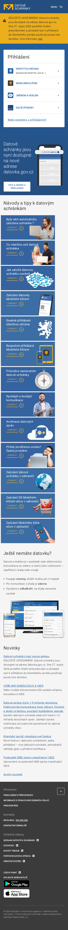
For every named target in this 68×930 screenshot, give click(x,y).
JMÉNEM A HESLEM (27, 95)
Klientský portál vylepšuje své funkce (27, 736)
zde (40, 38)
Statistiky (8, 845)
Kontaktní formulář (15, 825)
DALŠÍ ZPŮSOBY (25, 107)
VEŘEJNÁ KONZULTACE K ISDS (23, 685)
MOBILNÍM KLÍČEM (26, 83)
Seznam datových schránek (19, 840)
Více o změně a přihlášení (17, 186)
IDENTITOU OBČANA (31, 70)
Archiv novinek (12, 774)
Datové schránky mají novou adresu (26, 656)
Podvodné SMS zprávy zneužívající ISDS (28, 757)
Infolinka (8, 820)
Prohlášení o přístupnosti (18, 795)
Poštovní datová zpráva (17, 856)
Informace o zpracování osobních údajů (26, 800)
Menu (54, 7)
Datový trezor (11, 851)
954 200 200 (22, 820)
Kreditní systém (12, 861)
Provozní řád (10, 805)
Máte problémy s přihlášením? (27, 119)
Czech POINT (10, 872)
